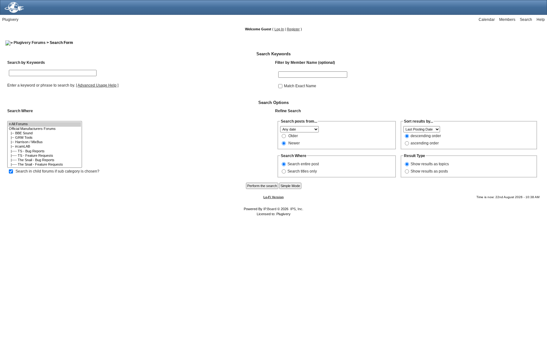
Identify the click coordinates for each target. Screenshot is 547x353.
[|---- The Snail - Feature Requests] (44, 164)
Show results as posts (429, 171)
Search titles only (302, 171)
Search (526, 19)
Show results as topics (430, 164)
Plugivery (10, 19)
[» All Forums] (44, 124)
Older (293, 136)
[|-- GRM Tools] (44, 138)
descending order (426, 136)
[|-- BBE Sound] (44, 133)
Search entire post (303, 164)
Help (541, 19)
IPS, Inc (296, 209)
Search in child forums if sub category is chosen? (57, 171)
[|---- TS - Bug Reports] (44, 151)
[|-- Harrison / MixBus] (44, 142)
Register (293, 29)
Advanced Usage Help (97, 85)
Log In (279, 29)
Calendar (487, 19)
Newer (294, 143)
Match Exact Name (300, 85)
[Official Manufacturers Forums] (44, 129)
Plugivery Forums (30, 42)
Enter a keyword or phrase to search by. (41, 85)
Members (507, 19)
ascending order (425, 143)
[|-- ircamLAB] (44, 146)
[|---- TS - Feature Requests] (44, 156)
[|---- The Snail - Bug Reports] (44, 160)
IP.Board (269, 209)
